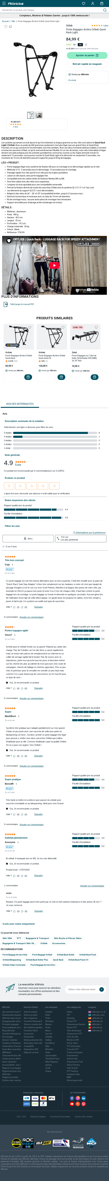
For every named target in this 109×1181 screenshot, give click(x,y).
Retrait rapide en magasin (87, 64)
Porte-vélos (72, 1043)
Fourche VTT (73, 1049)
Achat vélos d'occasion (13, 1046)
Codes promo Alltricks (12, 1059)
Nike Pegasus (51, 1062)
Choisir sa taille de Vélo (35, 1024)
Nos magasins (30, 1018)
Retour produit (30, 1015)
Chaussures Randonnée (78, 1024)
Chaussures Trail (75, 1062)
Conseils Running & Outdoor (37, 1021)
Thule (47, 1018)
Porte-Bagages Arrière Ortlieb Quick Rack (18, 356)
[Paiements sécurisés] (39, 1101)
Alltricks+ (6, 1074)
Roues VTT (72, 1027)
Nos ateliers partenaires (35, 1027)
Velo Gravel (72, 1068)
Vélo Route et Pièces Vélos (68, 938)
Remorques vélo (74, 1080)
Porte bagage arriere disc (43, 965)
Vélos (69, 1012)
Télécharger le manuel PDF (22, 304)
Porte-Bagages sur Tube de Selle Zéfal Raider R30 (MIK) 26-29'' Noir (84, 358)
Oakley (48, 1040)
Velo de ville (72, 1037)
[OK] (101, 989)
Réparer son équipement (13, 1068)
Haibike (48, 1037)
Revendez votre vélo (33, 1043)
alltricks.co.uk (98, 1012)
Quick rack (58, 960)
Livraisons (29, 1034)
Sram (47, 1027)
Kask (47, 1015)
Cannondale (50, 1055)
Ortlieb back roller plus (37, 960)
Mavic (48, 1030)
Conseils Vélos (31, 1030)
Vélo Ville (7, 938)
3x (74, 45)
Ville (13, 21)
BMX (69, 1077)
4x (80, 45)
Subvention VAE (31, 1049)
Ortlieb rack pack (87, 955)
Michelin (49, 1049)
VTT (19, 938)
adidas (48, 1065)
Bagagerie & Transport (37, 938)
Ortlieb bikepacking (12, 960)
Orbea (48, 1071)
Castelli (48, 1012)
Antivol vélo (72, 1059)
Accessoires (58, 943)
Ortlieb (69, 25)
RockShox (50, 1043)
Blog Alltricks (8, 1030)
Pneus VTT (72, 1021)
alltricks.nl (97, 1030)
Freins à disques (74, 1052)
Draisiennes (72, 1055)
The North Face (52, 1059)
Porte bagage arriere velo (15, 955)
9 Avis (15, 127)
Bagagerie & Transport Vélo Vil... (19, 943)
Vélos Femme (73, 1065)
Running (71, 1018)
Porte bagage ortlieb (42, 955)
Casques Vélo (73, 1074)
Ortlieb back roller (66, 955)
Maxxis (48, 1024)
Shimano (49, 1021)
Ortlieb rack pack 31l (78, 960)
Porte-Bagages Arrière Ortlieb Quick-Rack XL (52, 356)
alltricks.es (97, 1018)
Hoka (47, 1052)
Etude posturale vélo (33, 1040)
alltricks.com (98, 1015)
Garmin (48, 1034)
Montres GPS (73, 1040)
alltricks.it (96, 1024)
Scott (47, 1068)
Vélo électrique (74, 1030)
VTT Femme (72, 1071)
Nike (47, 1046)
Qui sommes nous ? (11, 1012)
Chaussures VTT (74, 1034)
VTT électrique (73, 1046)
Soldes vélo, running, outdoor (16, 1080)
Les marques (51, 1007)
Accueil (5, 21)
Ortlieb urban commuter (14, 965)
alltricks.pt (97, 1027)
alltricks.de (97, 1021)
